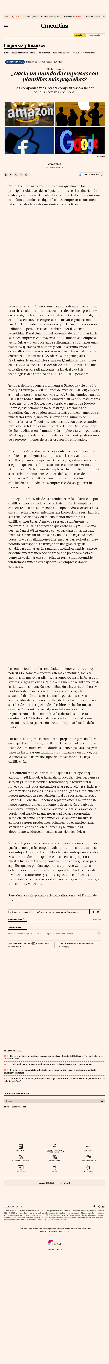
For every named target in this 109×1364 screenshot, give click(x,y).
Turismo (76, 53)
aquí (67, 946)
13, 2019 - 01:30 (54, 167)
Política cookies (39, 1228)
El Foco (48, 69)
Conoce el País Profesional (54, 1183)
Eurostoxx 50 (69, 17)
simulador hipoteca (54, 1150)
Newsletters (53, 1232)
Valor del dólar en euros (95, 17)
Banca (6, 53)
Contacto (20, 1228)
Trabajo (70, 933)
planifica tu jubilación (20, 1161)
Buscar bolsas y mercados (17, 1093)
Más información (15, 946)
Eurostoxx (16, 1107)
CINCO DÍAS (54, 164)
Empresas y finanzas (24, 45)
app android (88, 1171)
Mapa (42, 1232)
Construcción (44, 53)
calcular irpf (21, 1150)
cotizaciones (21, 1171)
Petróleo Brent (47, 17)
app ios (54, 1171)
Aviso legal (28, 1228)
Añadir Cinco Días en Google (92, 175)
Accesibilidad (87, 1228)
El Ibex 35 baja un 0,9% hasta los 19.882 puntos (46, 62)
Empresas (49, 933)
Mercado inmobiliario (62, 53)
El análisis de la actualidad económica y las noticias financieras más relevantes (45, 912)
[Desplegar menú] (6, 26)
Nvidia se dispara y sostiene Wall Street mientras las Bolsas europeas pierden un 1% (51, 1064)
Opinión (11, 933)
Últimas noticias (88, 53)
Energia (33, 53)
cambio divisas (54, 1161)
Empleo (40, 933)
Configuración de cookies (54, 1228)
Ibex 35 (7, 17)
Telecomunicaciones (19, 53)
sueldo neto (88, 1150)
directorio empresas (88, 1161)
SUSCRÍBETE (80, 35)
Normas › (97, 919)
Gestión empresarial (25, 933)
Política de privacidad (73, 1228)
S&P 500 (26, 17)
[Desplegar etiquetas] (99, 933)
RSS (46, 1232)
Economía (60, 933)
